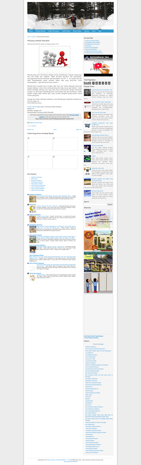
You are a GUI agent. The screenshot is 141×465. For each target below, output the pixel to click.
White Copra (88, 395)
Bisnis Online (77, 31)
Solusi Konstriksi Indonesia (38, 185)
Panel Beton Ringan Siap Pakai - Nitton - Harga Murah (50, 246)
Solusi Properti (89, 391)
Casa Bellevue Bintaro (91, 355)
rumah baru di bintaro (91, 428)
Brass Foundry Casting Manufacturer (95, 349)
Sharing (86, 31)
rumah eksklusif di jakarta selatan (94, 450)
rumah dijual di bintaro (91, 448)
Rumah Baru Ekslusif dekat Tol (93, 385)
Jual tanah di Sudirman (91, 379)
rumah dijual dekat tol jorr (92, 446)
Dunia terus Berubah (97, 145)
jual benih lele (89, 401)
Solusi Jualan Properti (36, 183)
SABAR (93, 156)
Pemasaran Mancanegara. (92, 40)
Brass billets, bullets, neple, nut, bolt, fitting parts (98, 351)
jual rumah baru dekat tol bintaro (94, 407)
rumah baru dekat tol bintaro (93, 426)
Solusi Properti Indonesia (38, 188)
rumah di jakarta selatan (91, 442)
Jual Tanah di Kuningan (91, 373)
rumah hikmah (32, 107)
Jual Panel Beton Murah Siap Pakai (94, 369)
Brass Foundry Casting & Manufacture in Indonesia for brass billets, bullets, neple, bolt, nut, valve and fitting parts (56, 227)
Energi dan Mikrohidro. (91, 49)
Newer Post (30, 129)
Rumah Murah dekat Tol (91, 389)
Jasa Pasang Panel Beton (92, 367)
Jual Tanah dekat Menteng (92, 371)
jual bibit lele (88, 403)
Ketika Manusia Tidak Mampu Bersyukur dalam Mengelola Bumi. (54, 196)
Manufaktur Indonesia (37, 182)
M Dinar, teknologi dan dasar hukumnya (47, 206)
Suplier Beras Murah (35, 273)
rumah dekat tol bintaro (91, 438)
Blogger (101, 344)
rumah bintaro (89, 434)
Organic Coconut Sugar (43, 216)
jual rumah (88, 405)
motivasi (33, 36)
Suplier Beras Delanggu (37, 190)
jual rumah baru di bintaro (92, 409)
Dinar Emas (34, 179)
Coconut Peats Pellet (90, 361)
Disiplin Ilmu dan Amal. (98, 168)
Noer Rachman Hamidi (91, 338)
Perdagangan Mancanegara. (92, 42)
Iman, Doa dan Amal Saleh (99, 112)
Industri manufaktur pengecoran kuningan (96, 365)
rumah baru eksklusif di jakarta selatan (95, 432)
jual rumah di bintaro (90, 413)
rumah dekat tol (89, 436)
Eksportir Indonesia (36, 180)
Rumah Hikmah (40, 31)
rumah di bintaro (89, 440)
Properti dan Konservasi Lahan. (93, 51)
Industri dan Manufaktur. (91, 47)
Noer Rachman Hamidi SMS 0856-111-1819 (59, 460)
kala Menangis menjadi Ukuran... (100, 135)
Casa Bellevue (89, 353)
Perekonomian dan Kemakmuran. (94, 53)
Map (99, 31)
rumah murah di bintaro (91, 452)
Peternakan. (88, 46)
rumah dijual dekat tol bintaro (93, 444)
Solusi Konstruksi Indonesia (37, 245)
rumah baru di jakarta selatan (93, 430)
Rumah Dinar (88, 387)
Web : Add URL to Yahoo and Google (101, 102)
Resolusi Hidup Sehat (97, 191)
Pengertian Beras (41, 275)
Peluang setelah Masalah (38, 41)
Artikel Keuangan (53, 31)
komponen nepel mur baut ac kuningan (95, 422)
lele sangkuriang (89, 424)
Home (28, 36)
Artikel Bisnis (66, 31)
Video (94, 31)
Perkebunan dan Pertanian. (92, 44)
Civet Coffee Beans (90, 357)
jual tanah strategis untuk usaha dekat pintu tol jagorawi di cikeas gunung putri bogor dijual (99, 415)
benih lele (88, 397)
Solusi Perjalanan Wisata (37, 187)
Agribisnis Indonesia (36, 177)
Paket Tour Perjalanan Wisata (93, 383)
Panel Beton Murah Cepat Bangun (93, 336)
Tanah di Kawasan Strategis (92, 393)
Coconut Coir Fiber (90, 359)
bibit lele (87, 399)
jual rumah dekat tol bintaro (92, 411)
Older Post (79, 129)
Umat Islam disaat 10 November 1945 (102, 90)
